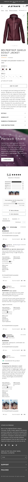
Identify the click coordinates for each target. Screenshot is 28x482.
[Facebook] (2, 445)
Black (10, 69)
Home (2, 10)
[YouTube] (13, 445)
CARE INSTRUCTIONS (7, 125)
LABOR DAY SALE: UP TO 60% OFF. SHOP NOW (14, 2)
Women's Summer (13, 10)
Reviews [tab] (5, 219)
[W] (11, 193)
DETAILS (3, 113)
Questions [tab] (14, 219)
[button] (7, 159)
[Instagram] (10, 445)
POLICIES (5, 470)
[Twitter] (6, 445)
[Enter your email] (25, 457)
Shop (6, 10)
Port (3, 69)
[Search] (23, 6)
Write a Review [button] (15, 210)
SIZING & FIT (5, 117)
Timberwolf (6, 69)
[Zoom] (23, 15)
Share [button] (5, 239)
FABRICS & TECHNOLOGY (9, 121)
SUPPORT (5, 465)
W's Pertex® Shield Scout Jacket (10, 235)
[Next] (17, 45)
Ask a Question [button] (15, 214)
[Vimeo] (17, 445)
